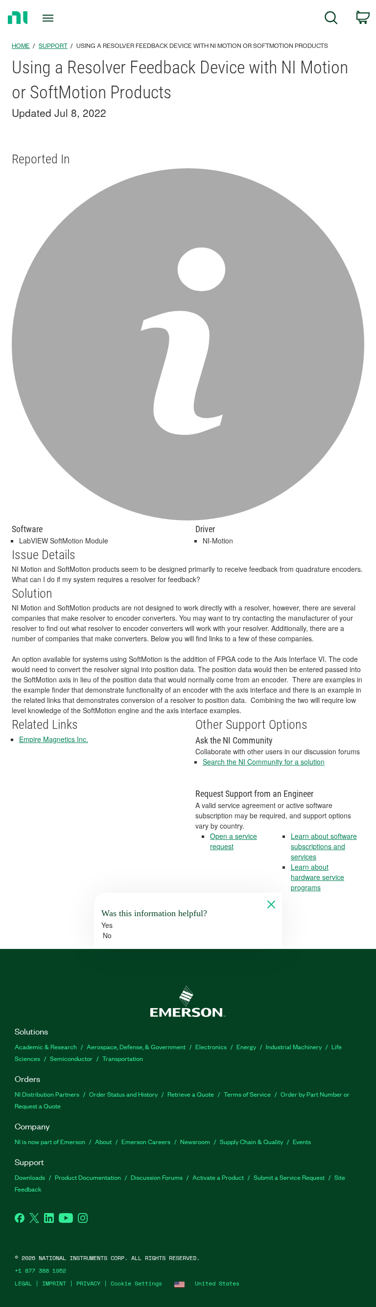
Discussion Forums (157, 1177)
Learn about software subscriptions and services (324, 846)
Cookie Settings (136, 1283)
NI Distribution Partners (47, 1094)
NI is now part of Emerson (50, 1141)
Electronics (211, 1046)
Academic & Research (46, 1046)
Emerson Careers (145, 1141)
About (103, 1141)
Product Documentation (88, 1177)
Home (21, 45)
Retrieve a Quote (190, 1094)
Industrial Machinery (294, 1046)
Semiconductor (71, 1058)
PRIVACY (88, 1283)
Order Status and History (123, 1094)
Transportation (122, 1058)
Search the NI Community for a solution (264, 761)
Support (53, 45)
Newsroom (195, 1141)
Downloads (30, 1177)
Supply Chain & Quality (251, 1141)
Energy (246, 1046)
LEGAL (23, 1283)
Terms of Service (247, 1094)
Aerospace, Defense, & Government (136, 1046)
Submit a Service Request (289, 1177)
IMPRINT (54, 1283)
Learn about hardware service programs (317, 877)
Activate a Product (218, 1177)
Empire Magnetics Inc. (53, 739)
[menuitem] (331, 19)
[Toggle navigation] (59, 18)
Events (302, 1141)
